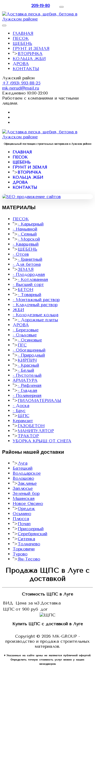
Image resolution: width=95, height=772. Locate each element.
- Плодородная (29, 274)
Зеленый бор (26, 493)
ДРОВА (21, 63)
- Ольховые (25, 334)
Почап (24, 523)
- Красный (28, 365)
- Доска (21, 405)
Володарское (27, 473)
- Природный (31, 355)
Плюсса (21, 518)
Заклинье (27, 483)
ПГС (22, 345)
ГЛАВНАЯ (23, 33)
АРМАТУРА (25, 380)
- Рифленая (29, 385)
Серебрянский (32, 533)
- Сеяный (27, 234)
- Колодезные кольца (35, 314)
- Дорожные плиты (38, 319)
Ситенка (26, 538)
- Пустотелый (27, 375)
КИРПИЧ (27, 360)
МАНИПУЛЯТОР (36, 430)
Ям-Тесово (29, 558)
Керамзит (23, 420)
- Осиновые (30, 339)
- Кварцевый (26, 244)
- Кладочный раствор (35, 304)
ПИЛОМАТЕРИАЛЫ (39, 400)
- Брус (19, 410)
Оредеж (26, 508)
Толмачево (29, 543)
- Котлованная (33, 279)
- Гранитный (30, 259)
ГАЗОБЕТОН (31, 425)
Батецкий (22, 468)
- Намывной (25, 228)
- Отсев (21, 254)
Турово (20, 553)
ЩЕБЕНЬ (22, 43)
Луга (22, 463)
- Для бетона (27, 264)
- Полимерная (27, 395)
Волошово (23, 478)
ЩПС (23, 415)
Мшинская (24, 498)
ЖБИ (18, 309)
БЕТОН (25, 289)
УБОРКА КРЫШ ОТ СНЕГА (42, 440)
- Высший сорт (28, 284)
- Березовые (26, 329)
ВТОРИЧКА (30, 53)
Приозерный (31, 528)
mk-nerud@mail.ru (20, 88)
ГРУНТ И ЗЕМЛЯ (31, 48)
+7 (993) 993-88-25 (21, 82)
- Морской (29, 239)
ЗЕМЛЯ (26, 269)
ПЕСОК (21, 38)
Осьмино (22, 513)
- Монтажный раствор (36, 299)
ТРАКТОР (28, 435)
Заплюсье (23, 488)
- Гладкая (27, 390)
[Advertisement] (47, 722)
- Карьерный (31, 223)
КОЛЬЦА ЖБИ (29, 58)
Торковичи (24, 548)
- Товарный (29, 294)
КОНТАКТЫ (26, 68)
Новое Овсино (28, 503)
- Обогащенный (29, 350)
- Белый (26, 370)
